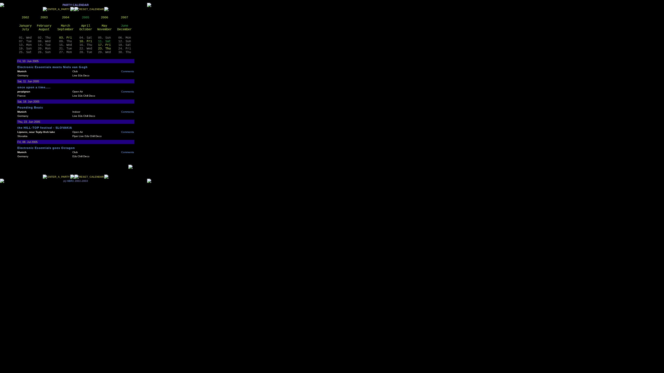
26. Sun (44, 52)
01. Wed (25, 38)
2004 (65, 17)
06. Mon (124, 38)
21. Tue (65, 49)
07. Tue (25, 41)
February (44, 26)
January (25, 26)
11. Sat (104, 41)
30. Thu (124, 52)
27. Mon (65, 52)
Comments (127, 71)
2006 (104, 17)
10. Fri (85, 41)
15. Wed (65, 45)
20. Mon (44, 49)
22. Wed (85, 49)
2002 (25, 17)
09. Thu (65, 41)
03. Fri (65, 38)
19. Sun (25, 49)
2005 (85, 17)
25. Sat (25, 52)
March (65, 26)
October (85, 29)
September (65, 29)
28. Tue (85, 52)
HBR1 (70, 181)
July (25, 29)
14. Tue (44, 45)
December (124, 29)
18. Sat (124, 45)
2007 (124, 17)
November (104, 29)
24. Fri (124, 49)
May (104, 26)
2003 (44, 17)
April (85, 26)
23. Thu (104, 49)
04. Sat (85, 38)
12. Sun (124, 41)
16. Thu (85, 45)
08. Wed (44, 41)
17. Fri (104, 45)
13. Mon (25, 45)
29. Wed (104, 52)
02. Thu (44, 38)
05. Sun (104, 38)
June (124, 26)
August (44, 29)
